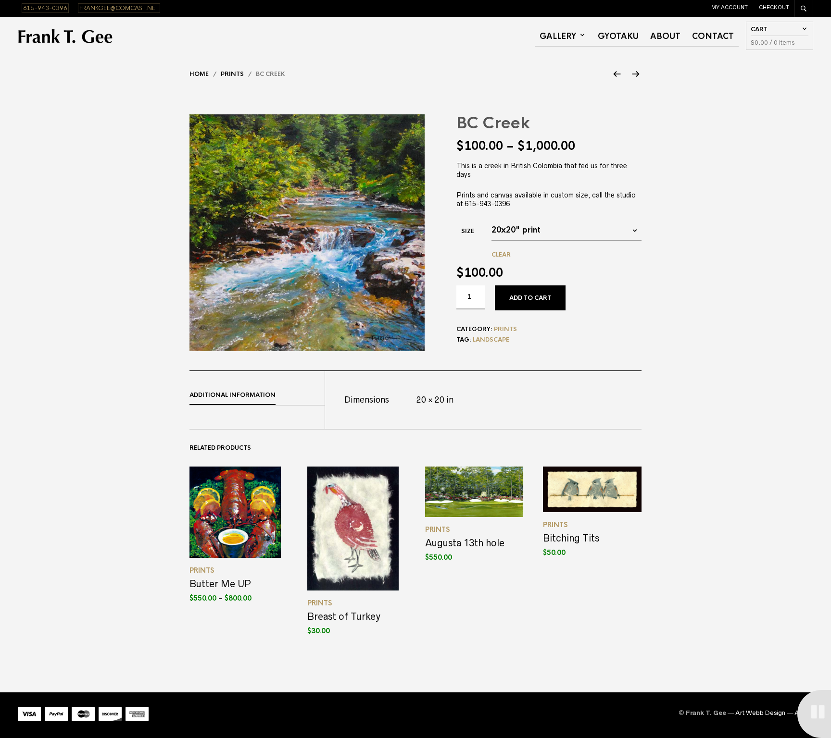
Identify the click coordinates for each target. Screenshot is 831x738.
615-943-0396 (45, 8)
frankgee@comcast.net (119, 8)
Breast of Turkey (343, 616)
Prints (232, 74)
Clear (501, 254)
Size (467, 231)
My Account (729, 7)
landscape (491, 340)
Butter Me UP (220, 583)
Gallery (558, 36)
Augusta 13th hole (464, 543)
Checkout (774, 7)
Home (199, 74)
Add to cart (530, 298)
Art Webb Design (760, 712)
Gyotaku (618, 36)
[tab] (257, 395)
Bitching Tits (571, 538)
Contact (713, 36)
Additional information (232, 395)
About (665, 36)
